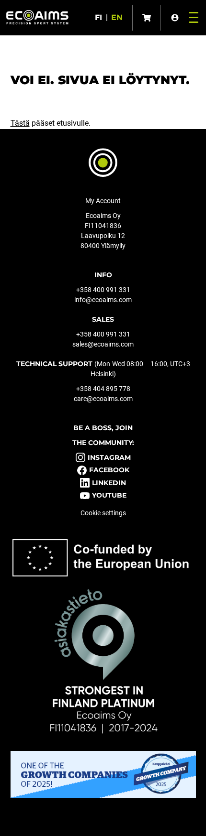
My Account (103, 201)
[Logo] (37, 17)
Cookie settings (103, 513)
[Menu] (191, 18)
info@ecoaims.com (103, 300)
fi (98, 17)
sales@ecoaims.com (103, 344)
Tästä (20, 123)
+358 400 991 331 (103, 289)
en (117, 17)
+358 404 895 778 (103, 388)
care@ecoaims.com (103, 398)
